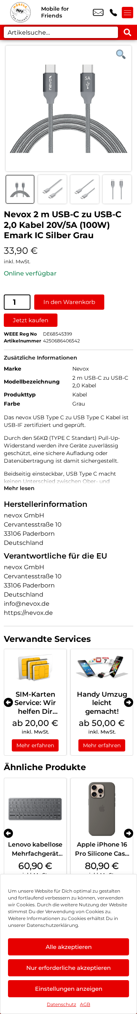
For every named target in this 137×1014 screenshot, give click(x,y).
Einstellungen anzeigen (68, 988)
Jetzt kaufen (30, 320)
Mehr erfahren (35, 745)
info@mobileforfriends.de (98, 12)
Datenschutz (61, 1004)
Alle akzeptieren (69, 946)
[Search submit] (127, 32)
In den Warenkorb (69, 302)
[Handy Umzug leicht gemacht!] (102, 667)
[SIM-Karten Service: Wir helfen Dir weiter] (35, 667)
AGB (85, 1004)
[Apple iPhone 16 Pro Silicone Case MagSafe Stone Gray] (102, 809)
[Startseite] (20, 12)
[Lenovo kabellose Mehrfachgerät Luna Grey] (35, 809)
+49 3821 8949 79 (113, 12)
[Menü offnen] (127, 12)
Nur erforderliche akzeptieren (68, 967)
